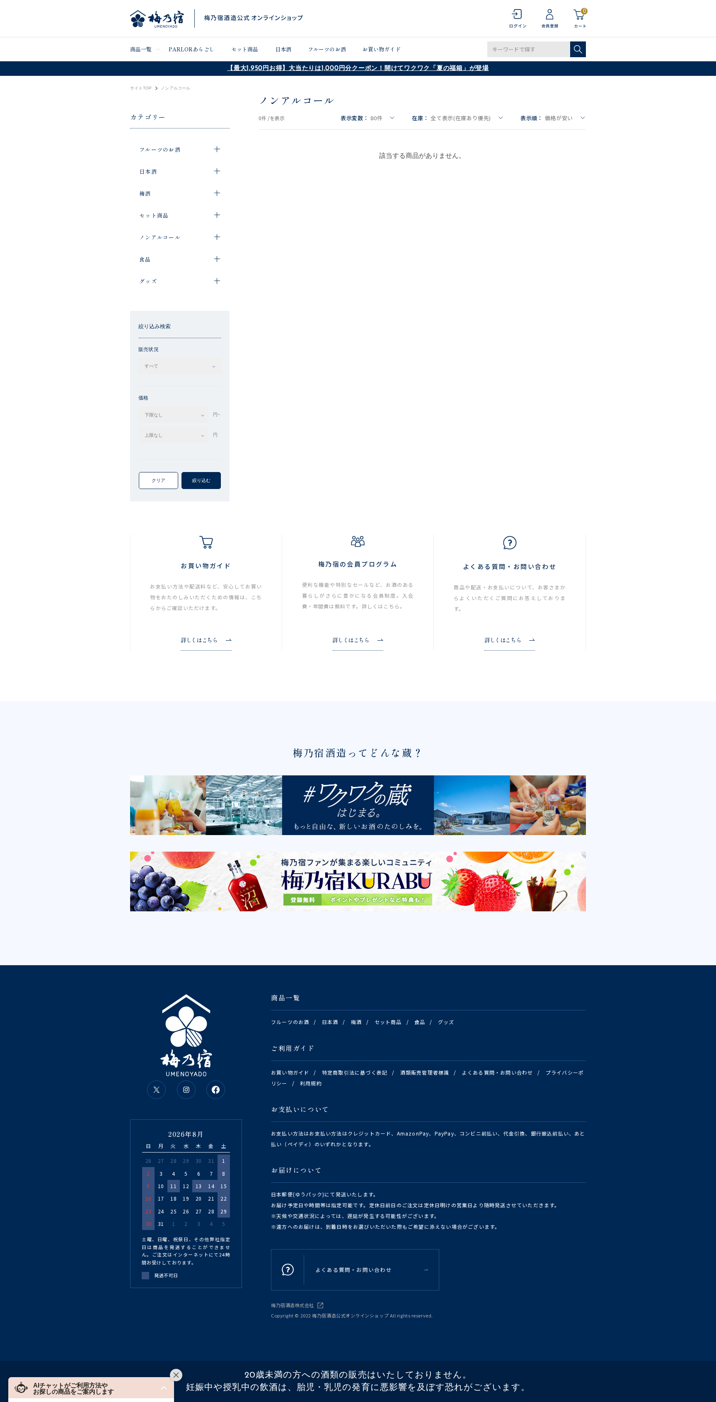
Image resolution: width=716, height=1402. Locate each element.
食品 (419, 1021)
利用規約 (311, 1083)
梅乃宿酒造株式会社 (292, 1305)
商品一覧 (141, 49)
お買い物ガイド (382, 49)
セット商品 (245, 49)
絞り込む (201, 480)
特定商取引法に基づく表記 (354, 1072)
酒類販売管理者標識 (425, 1072)
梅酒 (356, 1021)
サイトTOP (141, 88)
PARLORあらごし (192, 49)
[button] (91, 1387)
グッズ (446, 1021)
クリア (158, 480)
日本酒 (283, 49)
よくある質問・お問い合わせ (497, 1072)
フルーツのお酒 (327, 49)
